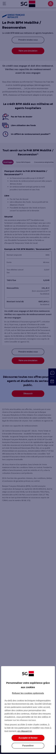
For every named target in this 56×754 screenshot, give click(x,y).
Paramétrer (28, 745)
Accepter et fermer (28, 738)
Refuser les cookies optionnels (28, 693)
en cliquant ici (24, 731)
